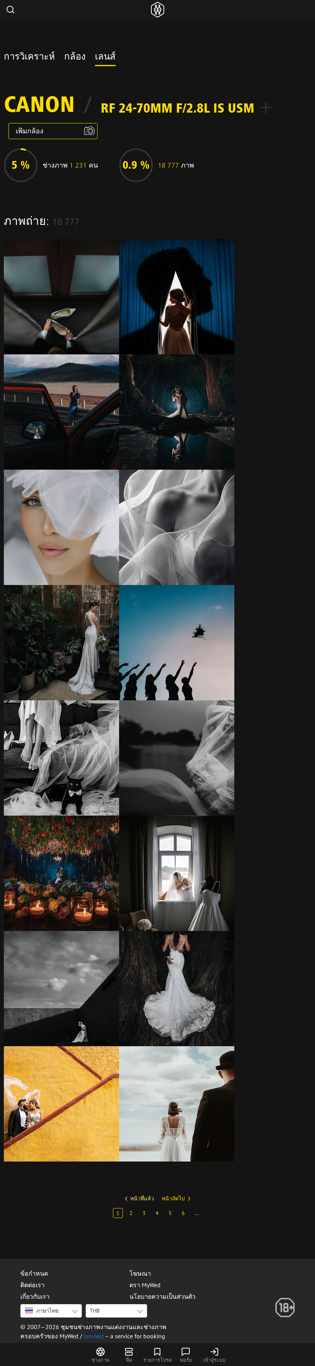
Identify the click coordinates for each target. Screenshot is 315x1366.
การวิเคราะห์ (29, 57)
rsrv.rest (94, 1336)
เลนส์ (105, 57)
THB (94, 1310)
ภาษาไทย (47, 1310)
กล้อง (75, 57)
